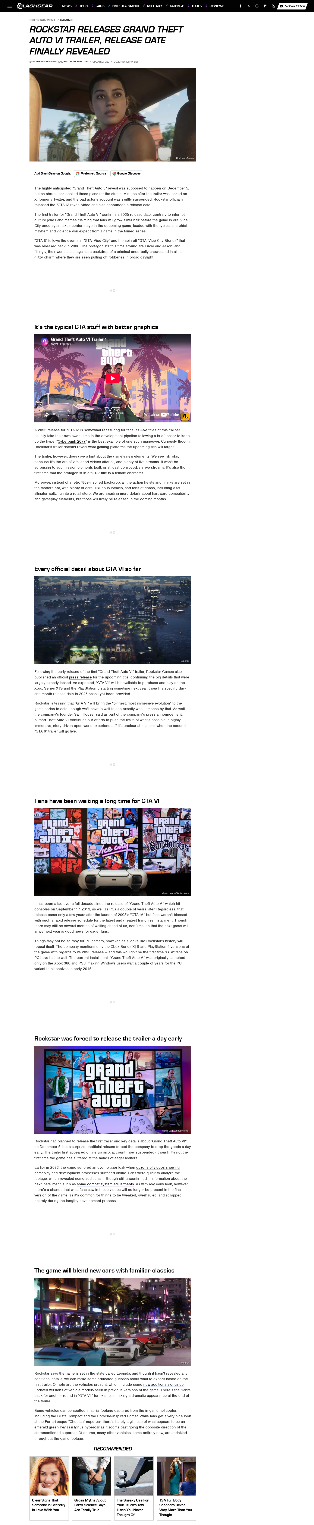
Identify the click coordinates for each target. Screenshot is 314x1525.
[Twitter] (248, 6)
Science (177, 6)
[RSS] (273, 6)
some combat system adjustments (105, 1184)
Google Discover (129, 173)
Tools (197, 6)
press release (80, 677)
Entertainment (125, 6)
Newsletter (295, 5)
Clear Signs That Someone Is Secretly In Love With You (48, 1505)
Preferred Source (93, 173)
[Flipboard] (265, 6)
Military (154, 6)
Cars (100, 6)
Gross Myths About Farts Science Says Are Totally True (90, 1505)
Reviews (217, 6)
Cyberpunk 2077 (72, 441)
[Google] (257, 6)
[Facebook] (241, 6)
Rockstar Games (185, 158)
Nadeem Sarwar (45, 61)
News (67, 6)
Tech (83, 6)
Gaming (66, 20)
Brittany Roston (76, 61)
